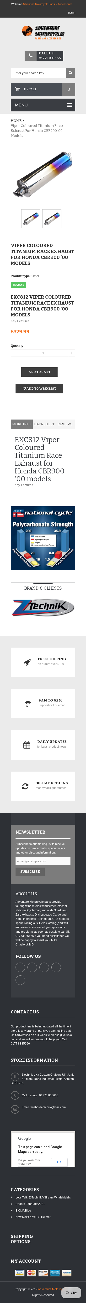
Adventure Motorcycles (53, 1289)
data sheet (44, 424)
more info (21, 424)
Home (16, 121)
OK (59, 1162)
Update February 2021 (30, 1204)
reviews (65, 424)
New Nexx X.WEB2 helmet (33, 1217)
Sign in (71, 12)
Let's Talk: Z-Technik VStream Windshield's (43, 1197)
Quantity (17, 346)
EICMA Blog (23, 1210)
